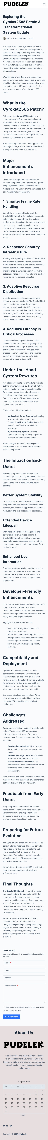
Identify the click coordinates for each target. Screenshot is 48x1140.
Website (8, 978)
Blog (31, 39)
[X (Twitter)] (7, 1125)
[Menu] (44, 4)
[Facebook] (4, 1125)
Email (7, 970)
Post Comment (11, 1017)
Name (8, 963)
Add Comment (11, 986)
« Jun (22, 1115)
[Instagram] (11, 1125)
